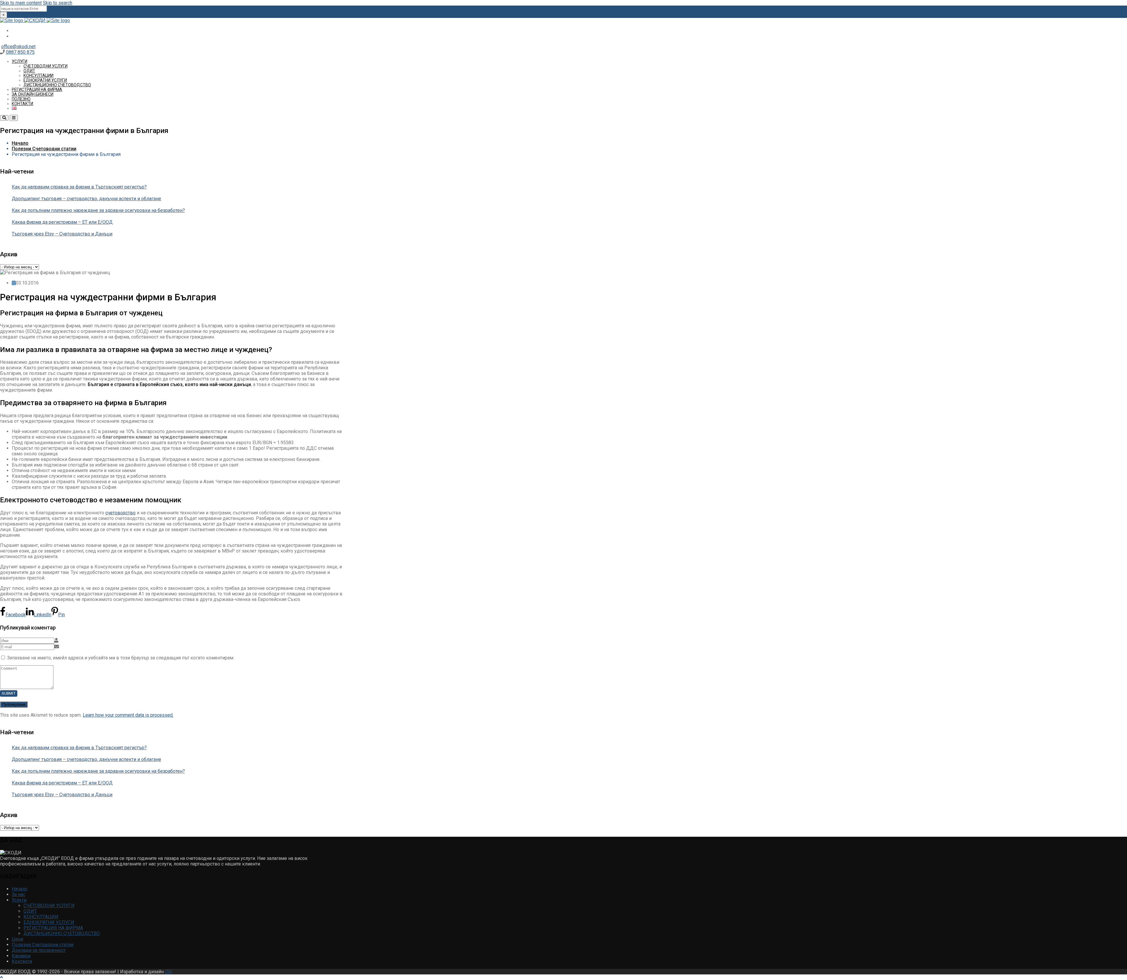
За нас (18, 894)
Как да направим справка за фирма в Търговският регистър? (79, 187)
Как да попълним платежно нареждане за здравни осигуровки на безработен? (98, 210)
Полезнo (21, 99)
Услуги (19, 61)
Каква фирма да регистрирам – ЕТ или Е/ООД (62, 222)
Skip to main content (21, 3)
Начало (20, 143)
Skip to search (57, 3)
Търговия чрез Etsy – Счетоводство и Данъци (62, 234)
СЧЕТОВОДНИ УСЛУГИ (45, 66)
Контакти (22, 103)
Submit (9, 693)
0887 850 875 (20, 52)
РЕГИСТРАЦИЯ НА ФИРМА (37, 89)
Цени (17, 939)
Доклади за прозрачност (39, 950)
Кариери (21, 956)
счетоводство (120, 513)
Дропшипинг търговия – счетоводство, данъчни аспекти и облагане (86, 198)
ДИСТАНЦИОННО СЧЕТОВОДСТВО (57, 84)
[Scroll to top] (1, 977)
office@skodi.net (18, 46)
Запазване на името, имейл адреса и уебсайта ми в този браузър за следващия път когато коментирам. (120, 658)
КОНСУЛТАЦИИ (38, 75)
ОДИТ (29, 70)
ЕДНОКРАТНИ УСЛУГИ (45, 80)
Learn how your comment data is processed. (128, 715)
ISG (168, 971)
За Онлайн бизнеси (32, 94)
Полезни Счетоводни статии (44, 148)
